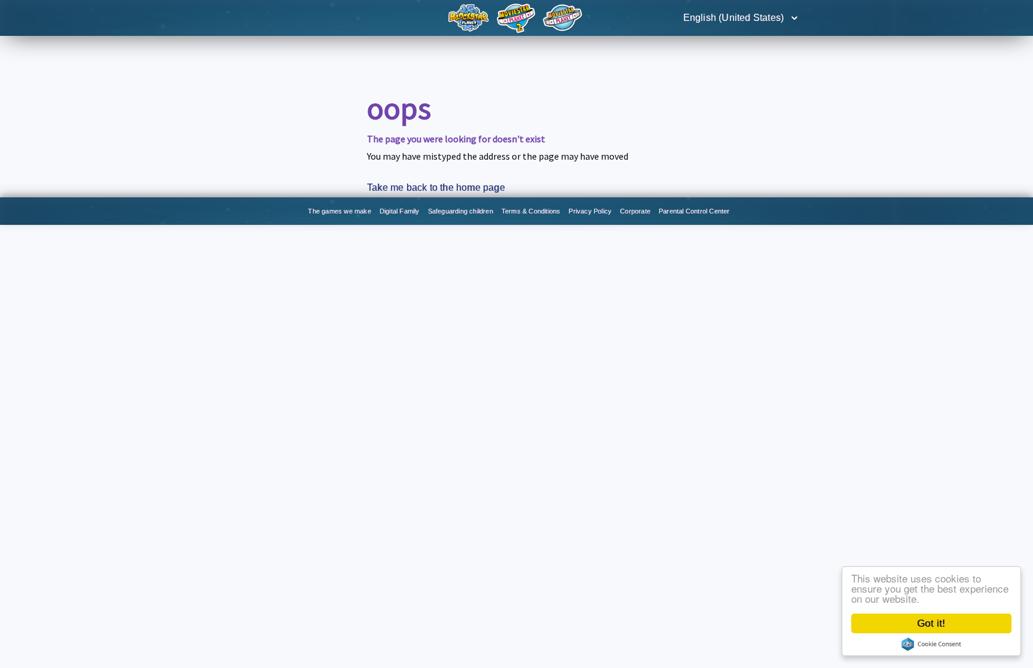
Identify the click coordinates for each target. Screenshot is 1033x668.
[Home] (469, 17)
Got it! (931, 623)
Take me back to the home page (436, 187)
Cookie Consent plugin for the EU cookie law (931, 644)
